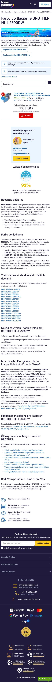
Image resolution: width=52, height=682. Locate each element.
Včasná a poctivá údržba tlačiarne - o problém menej (23, 465)
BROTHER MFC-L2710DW (11, 316)
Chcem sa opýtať (21, 159)
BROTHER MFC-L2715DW (11, 318)
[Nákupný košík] (35, 4)
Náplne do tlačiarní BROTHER (14, 50)
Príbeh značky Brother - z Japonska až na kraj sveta (23, 450)
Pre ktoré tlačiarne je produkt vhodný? (26, 105)
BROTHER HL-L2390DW (10, 309)
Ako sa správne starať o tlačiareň (16, 462)
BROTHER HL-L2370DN (10, 294)
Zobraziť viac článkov (9, 77)
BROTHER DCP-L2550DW (10, 289)
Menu (46, 4)
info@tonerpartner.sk (21, 154)
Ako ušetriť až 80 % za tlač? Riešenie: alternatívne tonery (27, 71)
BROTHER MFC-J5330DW (11, 313)
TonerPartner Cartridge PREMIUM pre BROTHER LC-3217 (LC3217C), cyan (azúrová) (32, 94)
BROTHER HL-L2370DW (10, 299)
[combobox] (23, 84)
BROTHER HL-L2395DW (10, 311)
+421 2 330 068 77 (20, 148)
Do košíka (27, 116)
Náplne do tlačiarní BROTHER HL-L (16, 55)
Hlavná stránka (6, 12)
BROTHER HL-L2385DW (10, 306)
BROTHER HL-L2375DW (10, 301)
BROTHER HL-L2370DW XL (11, 297)
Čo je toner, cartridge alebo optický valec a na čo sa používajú (26, 64)
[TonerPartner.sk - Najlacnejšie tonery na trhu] (7, 4)
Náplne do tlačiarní (20, 12)
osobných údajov (27, 548)
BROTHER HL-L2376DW (10, 304)
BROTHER (31, 12)
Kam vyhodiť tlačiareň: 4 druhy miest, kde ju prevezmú (24, 472)
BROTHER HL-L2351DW (10, 292)
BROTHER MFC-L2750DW (11, 321)
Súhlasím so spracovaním (18, 548)
